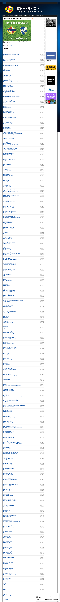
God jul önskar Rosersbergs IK (7, 128)
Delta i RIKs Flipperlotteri (6, 174)
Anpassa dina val (38, 599)
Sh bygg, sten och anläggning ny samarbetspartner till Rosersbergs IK (12, 100)
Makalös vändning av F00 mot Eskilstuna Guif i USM (10, 490)
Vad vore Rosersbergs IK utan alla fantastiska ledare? (10, 294)
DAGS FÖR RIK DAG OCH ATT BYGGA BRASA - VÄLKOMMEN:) (11, 378)
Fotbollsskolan (5, 384)
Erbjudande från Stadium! (6, 526)
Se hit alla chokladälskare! (6, 185)
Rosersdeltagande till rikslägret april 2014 (8, 557)
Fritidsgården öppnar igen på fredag (8, 223)
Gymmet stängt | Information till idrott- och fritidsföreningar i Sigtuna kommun (13, 176)
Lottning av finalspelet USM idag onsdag (8, 390)
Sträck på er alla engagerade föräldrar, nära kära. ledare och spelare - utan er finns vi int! (14, 375)
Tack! (4, 190)
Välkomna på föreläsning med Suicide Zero (8, 79)
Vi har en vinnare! (5, 169)
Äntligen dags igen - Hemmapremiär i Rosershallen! (9, 142)
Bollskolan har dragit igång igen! (7, 238)
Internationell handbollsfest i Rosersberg (8, 468)
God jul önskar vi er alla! (6, 102)
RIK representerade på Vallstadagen (8, 463)
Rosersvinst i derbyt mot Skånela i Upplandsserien (9, 574)
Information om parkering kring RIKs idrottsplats (9, 212)
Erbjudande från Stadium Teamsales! (8, 97)
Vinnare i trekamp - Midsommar (7, 590)
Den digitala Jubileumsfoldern (7, 179)
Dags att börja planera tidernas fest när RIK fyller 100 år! (10, 259)
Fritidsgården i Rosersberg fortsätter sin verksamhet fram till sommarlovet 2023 (13, 92)
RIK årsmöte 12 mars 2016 (6, 395)
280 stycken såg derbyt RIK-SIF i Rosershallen (9, 242)
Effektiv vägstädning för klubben (7, 541)
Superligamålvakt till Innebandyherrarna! (8, 459)
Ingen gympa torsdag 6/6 (6, 593)
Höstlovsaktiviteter (5, 342)
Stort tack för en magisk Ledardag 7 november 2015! (10, 417)
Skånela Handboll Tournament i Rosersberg (8, 505)
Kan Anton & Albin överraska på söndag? (8, 239)
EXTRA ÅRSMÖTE (5, 317)
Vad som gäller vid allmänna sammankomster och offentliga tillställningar (12, 133)
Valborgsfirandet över (6, 543)
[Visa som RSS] (32, 18)
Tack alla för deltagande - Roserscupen (8, 506)
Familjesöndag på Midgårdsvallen (7, 111)
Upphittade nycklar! (5, 532)
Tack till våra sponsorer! (6, 307)
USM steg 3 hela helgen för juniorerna (8, 332)
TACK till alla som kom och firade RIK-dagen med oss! (10, 148)
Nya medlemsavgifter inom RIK (7, 595)
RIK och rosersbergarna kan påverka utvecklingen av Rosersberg (11, 253)
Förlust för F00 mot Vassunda (7, 569)
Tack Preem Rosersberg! (6, 76)
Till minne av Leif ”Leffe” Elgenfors (7, 310)
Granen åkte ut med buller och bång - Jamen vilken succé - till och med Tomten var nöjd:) (14, 405)
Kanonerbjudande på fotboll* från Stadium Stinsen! (9, 291)
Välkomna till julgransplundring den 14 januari (9, 101)
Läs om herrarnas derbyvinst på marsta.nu (8, 160)
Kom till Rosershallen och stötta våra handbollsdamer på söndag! (11, 96)
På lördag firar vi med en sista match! (8, 205)
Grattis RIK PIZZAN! (5, 415)
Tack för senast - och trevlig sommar (8, 458)
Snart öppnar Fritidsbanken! (6, 127)
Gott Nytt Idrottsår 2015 (6, 494)
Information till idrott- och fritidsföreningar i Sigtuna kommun (11, 195)
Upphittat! (4, 583)
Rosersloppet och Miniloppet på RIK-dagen (8, 153)
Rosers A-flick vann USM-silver (7, 370)
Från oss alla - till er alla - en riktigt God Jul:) (8, 337)
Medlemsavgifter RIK (6, 457)
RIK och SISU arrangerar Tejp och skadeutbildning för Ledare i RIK (11, 442)
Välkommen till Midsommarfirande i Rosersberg (9, 462)
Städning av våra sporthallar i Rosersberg (8, 343)
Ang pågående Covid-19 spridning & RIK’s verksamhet (10, 197)
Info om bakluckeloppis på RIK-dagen (8, 155)
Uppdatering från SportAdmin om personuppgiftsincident (10, 65)
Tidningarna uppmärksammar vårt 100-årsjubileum (9, 149)
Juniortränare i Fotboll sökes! (7, 578)
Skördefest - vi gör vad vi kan (7, 441)
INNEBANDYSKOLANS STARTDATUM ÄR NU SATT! (9, 515)
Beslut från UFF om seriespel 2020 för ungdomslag (9, 228)
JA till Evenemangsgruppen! (6, 433)
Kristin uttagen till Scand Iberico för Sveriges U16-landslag (10, 499)
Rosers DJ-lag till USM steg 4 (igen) (7, 331)
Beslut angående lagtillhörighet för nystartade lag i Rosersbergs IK (11, 217)
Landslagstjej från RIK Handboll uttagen (8, 516)
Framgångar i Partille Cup (6, 353)
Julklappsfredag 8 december (7, 312)
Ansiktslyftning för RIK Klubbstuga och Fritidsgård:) (10, 426)
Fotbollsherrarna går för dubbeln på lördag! (8, 206)
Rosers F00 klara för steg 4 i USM (7, 489)
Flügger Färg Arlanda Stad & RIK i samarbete (9, 216)
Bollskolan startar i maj (6, 180)
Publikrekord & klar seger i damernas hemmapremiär (10, 254)
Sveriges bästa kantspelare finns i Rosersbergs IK (9, 338)
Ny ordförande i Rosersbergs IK (7, 316)
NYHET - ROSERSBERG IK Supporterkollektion (9, 59)
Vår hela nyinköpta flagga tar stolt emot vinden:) (9, 454)
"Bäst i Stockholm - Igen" (6, 548)
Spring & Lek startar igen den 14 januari (8, 75)
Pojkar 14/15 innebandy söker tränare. (8, 474)
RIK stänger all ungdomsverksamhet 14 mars (9, 233)
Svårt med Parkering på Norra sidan (7, 573)
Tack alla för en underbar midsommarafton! (8, 527)
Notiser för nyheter (5, 315)
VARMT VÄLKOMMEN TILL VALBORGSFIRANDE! (9, 369)
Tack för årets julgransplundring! (7, 274)
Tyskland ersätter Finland (6, 536)
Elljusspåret (4, 279)
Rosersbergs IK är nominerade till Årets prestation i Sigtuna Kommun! (12, 385)
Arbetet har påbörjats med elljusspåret (8, 546)
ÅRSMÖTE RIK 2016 (5, 401)
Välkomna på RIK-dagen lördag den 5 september (9, 53)
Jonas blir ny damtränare (6, 447)
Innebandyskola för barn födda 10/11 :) (8, 422)
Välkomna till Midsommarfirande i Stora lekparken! (9, 71)
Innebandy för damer (6, 588)
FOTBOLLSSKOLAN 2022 (6, 121)
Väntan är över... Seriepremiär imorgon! (12, 18)
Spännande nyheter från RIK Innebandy (8, 226)
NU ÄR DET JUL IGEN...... (6, 420)
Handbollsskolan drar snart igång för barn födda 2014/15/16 (11, 144)
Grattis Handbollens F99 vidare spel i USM (8, 567)
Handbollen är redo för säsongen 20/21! (8, 207)
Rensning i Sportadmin (6, 286)
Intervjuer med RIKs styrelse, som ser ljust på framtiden (10, 453)
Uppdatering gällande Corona (7, 181)
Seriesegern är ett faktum (6, 202)
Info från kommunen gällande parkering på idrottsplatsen (10, 137)
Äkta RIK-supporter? (6, 284)
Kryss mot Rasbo (5, 579)
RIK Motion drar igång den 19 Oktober (8, 60)
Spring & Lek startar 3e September (7, 80)
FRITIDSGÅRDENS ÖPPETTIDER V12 (7, 391)
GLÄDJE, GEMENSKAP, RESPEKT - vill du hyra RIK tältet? (10, 348)
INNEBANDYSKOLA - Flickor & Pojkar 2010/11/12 (9, 347)
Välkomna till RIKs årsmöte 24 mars (7, 186)
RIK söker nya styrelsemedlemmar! (7, 306)
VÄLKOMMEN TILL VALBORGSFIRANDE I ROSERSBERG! (10, 373)
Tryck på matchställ (5, 321)
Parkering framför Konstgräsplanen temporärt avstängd (10, 479)
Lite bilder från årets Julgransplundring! (8, 562)
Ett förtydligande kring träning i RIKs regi (8, 227)
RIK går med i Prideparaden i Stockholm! (8, 289)
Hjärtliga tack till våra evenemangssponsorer (9, 525)
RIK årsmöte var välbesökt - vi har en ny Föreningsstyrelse (10, 328)
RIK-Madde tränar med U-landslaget (7, 411)
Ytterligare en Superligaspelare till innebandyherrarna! (10, 464)
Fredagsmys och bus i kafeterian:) (7, 412)
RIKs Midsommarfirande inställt (7, 164)
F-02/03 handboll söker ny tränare (7, 473)
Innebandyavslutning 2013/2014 (7, 537)
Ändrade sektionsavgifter (6, 301)
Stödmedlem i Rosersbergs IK (7, 265)
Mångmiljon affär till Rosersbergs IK (8, 551)
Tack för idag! (5, 165)
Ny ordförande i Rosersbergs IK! (7, 270)
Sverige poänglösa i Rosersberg (7, 531)
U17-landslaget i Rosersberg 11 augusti (8, 448)
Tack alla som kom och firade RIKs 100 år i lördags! (9, 134)
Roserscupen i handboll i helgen (7, 509)
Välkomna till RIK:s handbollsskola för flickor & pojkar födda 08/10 (11, 521)
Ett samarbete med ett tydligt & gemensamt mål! (9, 263)
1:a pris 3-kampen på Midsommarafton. (8, 322)
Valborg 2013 (5, 594)
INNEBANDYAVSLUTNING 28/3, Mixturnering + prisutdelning (10, 484)
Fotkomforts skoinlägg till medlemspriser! (8, 520)
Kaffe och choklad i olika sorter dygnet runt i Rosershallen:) (10, 400)
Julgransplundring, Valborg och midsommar (9, 504)
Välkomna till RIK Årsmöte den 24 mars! (8, 305)
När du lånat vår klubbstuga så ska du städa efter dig (10, 399)
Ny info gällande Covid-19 (6, 196)
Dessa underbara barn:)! (6, 416)
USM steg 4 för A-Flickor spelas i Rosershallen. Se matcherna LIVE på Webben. (13, 300)
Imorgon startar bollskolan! (6, 248)
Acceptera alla (55, 599)
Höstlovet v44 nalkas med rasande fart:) (8, 431)
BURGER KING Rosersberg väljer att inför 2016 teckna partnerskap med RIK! (12, 427)
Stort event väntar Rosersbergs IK (7, 538)
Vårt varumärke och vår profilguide (7, 432)
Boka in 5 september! (6, 55)
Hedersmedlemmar (5, 163)
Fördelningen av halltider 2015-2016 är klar (8, 437)
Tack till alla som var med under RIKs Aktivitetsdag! (9, 264)
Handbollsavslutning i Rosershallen (7, 123)
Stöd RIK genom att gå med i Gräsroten (8, 175)
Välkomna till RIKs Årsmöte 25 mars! (8, 90)
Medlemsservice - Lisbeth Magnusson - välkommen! (10, 436)
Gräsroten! (4, 501)
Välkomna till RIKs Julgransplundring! (8, 74)
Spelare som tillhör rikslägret (7, 488)
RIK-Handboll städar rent (6, 542)
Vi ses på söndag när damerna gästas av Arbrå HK (9, 132)
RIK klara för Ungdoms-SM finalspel (7, 485)
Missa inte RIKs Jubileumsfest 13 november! (9, 159)
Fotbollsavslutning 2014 (6, 510)
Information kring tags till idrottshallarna (8, 200)
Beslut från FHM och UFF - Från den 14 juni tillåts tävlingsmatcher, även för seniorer (13, 218)
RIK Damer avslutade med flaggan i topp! (8, 95)
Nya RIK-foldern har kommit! (6, 258)
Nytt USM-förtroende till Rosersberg (8, 496)
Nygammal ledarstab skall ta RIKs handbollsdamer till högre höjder (11, 81)
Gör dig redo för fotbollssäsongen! (7, 296)
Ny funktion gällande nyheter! (7, 552)
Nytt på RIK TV (5, 511)
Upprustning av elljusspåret (6, 517)
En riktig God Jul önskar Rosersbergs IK (8, 495)
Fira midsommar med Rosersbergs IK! (8, 118)
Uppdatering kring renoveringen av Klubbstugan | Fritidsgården (11, 333)
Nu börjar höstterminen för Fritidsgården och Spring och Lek (11, 54)
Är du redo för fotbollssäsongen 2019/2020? (9, 269)
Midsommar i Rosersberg (6, 358)
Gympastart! (5, 589)
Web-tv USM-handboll (6, 585)
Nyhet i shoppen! (5, 326)
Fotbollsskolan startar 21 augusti (7, 154)
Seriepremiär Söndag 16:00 (6, 379)
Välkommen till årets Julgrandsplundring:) (8, 406)
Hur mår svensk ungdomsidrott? (7, 359)
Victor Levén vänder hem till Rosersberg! (8, 480)
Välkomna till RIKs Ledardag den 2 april (8, 122)
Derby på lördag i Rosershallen (7, 249)
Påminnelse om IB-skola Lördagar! (7, 410)
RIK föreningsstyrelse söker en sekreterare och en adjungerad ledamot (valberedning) (14, 396)
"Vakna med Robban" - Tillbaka (7, 564)
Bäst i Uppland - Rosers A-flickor (7, 483)
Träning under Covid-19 (6, 232)
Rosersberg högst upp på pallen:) (7, 421)
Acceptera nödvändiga (48, 599)
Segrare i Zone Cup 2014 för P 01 (7, 553)
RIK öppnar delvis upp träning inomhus (8, 221)
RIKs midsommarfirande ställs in (7, 222)
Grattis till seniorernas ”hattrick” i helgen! (8, 244)
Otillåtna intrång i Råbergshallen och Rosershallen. (9, 500)
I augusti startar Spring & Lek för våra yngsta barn (9, 117)
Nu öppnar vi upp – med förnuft (7, 143)
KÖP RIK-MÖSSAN (5, 58)
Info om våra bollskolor (6, 158)
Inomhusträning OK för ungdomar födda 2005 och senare (10, 191)
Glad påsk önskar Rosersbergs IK (7, 547)
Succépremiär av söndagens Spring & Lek (8, 112)
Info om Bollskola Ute (6, 184)
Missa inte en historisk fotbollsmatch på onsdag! (9, 211)
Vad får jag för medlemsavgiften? (7, 237)
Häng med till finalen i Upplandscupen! (8, 247)
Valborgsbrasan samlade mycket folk (8, 368)
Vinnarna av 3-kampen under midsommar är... (9, 116)
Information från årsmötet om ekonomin (8, 295)
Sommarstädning (5, 363)
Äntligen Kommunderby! (6, 243)
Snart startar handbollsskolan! (7, 107)
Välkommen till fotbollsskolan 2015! (8, 478)
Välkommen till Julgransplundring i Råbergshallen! (9, 311)
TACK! (4, 69)
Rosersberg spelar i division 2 (7, 469)
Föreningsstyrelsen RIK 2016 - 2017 (7, 394)
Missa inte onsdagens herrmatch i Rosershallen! (9, 113)
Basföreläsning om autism (6, 285)
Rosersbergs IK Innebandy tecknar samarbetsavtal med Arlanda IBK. (12, 522)
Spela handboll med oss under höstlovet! (8, 138)
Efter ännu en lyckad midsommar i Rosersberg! (9, 290)
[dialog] (47, 597)
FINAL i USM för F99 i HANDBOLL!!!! (7, 374)
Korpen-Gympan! (5, 563)
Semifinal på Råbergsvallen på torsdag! (8, 252)
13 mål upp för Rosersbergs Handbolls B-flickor (9, 572)
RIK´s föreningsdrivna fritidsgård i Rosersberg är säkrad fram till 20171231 (12, 443)
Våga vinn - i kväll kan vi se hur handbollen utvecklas (10, 357)
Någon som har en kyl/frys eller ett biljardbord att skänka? (10, 273)
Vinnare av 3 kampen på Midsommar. (8, 352)
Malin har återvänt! (5, 106)
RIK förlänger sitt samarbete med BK (8, 281)
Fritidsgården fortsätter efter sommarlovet (8, 86)
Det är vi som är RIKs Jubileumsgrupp (8, 139)
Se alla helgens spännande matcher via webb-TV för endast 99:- (11, 452)
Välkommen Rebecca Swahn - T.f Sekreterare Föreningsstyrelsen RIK (12, 336)
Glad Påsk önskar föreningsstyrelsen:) (8, 389)
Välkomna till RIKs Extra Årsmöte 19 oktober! (9, 201)
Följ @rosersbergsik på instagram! (7, 280)
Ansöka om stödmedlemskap (7, 170)
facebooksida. (10, 45)
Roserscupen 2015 (5, 475)
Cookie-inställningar (5, 599)
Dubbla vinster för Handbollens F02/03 (8, 568)
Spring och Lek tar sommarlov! (7, 85)
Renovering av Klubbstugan (6, 70)
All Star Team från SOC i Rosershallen (8, 530)
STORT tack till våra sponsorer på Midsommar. (9, 354)
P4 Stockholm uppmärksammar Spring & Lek (9, 91)
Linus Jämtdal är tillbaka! (6, 364)
